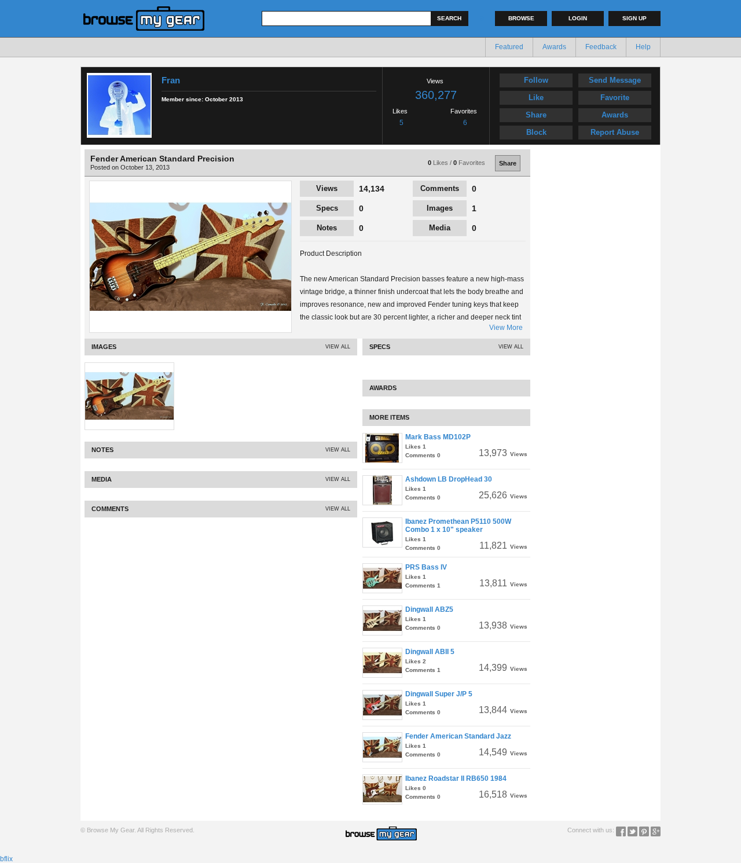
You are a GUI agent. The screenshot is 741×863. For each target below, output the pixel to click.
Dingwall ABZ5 (429, 609)
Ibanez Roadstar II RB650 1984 (456, 778)
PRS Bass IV (426, 567)
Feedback (601, 47)
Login (577, 18)
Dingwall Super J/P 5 (438, 694)
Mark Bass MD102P (438, 437)
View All (337, 347)
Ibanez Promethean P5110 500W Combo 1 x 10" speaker (458, 525)
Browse (521, 18)
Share (536, 115)
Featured (509, 47)
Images (440, 208)
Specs (327, 208)
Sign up (634, 18)
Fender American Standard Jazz (458, 736)
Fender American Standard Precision (162, 158)
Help (643, 47)
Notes (327, 227)
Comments (439, 188)
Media (439, 227)
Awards (554, 47)
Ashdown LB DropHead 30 (448, 479)
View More (506, 328)
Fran (171, 80)
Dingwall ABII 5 (429, 652)
